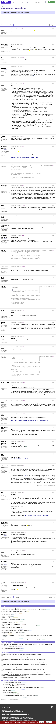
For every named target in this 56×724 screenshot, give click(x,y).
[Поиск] (45, 2)
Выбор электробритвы (7, 617)
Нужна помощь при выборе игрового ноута (12, 632)
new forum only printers (8, 692)
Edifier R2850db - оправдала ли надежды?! (12, 619)
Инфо (53, 28)
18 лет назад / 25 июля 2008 (47, 286)
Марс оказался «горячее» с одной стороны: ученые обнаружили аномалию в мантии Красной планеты (24, 657)
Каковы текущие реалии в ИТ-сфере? (11, 638)
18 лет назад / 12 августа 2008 (18, 400)
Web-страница (4, 423)
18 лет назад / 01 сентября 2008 (18, 532)
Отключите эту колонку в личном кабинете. (10, 699)
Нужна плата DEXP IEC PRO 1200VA (10, 646)
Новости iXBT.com (5, 652)
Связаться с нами (5, 717)
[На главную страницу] (6, 2)
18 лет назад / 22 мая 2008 (17, 185)
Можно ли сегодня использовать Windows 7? (12, 624)
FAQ (24, 717)
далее (17, 24)
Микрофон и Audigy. (7, 690)
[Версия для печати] (50, 25)
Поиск (21, 717)
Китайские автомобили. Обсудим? (10, 608)
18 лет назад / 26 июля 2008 (17, 310)
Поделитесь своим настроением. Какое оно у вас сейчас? (15, 611)
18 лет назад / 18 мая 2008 (17, 136)
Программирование (4, 6)
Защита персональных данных (26, 718)
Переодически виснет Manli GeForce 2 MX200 (12, 682)
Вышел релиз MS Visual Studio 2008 (14, 8)
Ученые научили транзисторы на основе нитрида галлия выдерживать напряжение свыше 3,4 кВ (23, 669)
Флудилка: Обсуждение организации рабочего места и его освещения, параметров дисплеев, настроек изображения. (28, 635)
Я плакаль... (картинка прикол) (9, 622)
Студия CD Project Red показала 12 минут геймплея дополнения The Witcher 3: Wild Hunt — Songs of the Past (25, 664)
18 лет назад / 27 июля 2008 (17, 322)
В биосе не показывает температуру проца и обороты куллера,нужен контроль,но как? (21, 687)
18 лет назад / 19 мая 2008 (17, 146)
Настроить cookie (15, 718)
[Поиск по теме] (52, 25)
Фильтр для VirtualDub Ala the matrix (11, 650)
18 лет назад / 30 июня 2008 (17, 205)
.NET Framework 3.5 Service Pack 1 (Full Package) (36, 515)
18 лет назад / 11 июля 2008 (17, 224)
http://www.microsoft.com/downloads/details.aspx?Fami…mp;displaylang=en (29, 420)
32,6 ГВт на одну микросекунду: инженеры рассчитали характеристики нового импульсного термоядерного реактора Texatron (29, 672)
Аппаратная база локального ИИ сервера (11, 627)
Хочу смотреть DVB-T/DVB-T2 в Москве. (11, 629)
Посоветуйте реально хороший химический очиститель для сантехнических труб (20, 625)
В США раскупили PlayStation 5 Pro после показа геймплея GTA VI (16, 677)
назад (8, 24)
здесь (25, 475)
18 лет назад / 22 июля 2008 (18, 266)
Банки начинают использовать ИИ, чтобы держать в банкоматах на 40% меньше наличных (22, 654)
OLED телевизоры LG (7, 614)
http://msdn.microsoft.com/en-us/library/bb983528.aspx (24, 157)
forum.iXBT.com (29, 720)
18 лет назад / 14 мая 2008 (17, 28)
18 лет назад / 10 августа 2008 (18, 382)
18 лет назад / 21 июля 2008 (47, 250)
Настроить (48, 722)
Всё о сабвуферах (7, 616)
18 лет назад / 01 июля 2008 (17, 215)
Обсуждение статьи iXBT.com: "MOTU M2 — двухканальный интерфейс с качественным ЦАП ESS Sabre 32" (24, 609)
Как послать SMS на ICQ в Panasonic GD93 (11, 684)
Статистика (28, 717)
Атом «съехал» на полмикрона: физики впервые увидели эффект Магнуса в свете (20, 667)
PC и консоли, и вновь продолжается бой (11, 621)
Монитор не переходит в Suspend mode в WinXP (13, 697)
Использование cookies (7, 718)
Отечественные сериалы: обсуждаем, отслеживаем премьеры (16, 630)
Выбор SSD (5, 633)
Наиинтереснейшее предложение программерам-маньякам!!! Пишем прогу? (19, 695)
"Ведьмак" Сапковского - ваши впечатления (12, 689)
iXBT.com (4, 720)
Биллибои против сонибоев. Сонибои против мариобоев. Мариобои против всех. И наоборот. (22, 639)
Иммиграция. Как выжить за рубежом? (11, 612)
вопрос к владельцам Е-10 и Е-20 (9, 693)
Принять (42, 722)
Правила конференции (14, 717)
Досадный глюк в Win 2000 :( (9, 685)
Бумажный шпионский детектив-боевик (12, 648)
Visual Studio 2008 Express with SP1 (20, 458)
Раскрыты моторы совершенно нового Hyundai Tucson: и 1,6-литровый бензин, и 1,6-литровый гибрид (24, 659)
